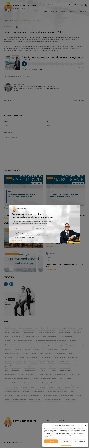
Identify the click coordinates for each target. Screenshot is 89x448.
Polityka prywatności (66, 445)
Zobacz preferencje (79, 441)
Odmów (65, 441)
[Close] (78, 207)
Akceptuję (51, 441)
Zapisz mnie (16, 240)
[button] (85, 425)
